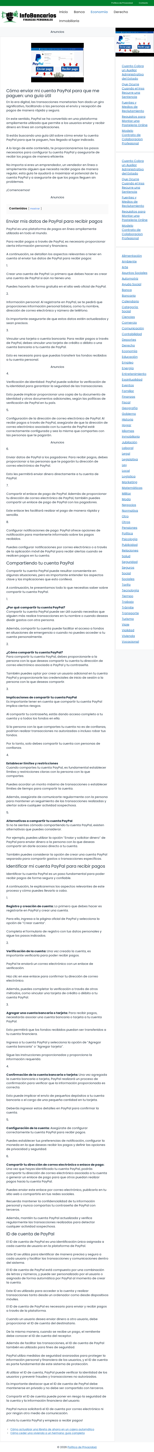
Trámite (128, 607)
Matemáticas (132, 488)
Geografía (130, 408)
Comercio (129, 323)
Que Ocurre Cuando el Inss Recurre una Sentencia (133, 90)
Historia (127, 419)
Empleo (127, 362)
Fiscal (126, 402)
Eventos (128, 385)
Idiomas (128, 431)
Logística (129, 476)
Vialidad (128, 630)
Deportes (129, 340)
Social (126, 573)
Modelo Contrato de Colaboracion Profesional (132, 137)
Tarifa (126, 585)
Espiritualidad (132, 379)
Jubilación (129, 442)
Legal (126, 454)
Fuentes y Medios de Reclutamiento (133, 106)
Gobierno (129, 414)
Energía (128, 368)
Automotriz (130, 278)
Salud (126, 556)
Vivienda (128, 636)
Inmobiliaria (69, 21)
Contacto (143, 2)
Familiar (128, 391)
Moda (126, 499)
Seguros (128, 567)
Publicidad (130, 545)
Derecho (121, 12)
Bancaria (129, 296)
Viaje (125, 624)
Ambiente (129, 261)
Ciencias (128, 317)
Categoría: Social (130, 309)
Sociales (128, 579)
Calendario (130, 301)
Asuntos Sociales (134, 273)
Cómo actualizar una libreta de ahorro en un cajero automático (52, 1429)
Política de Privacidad (122, 2)
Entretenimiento (134, 374)
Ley (124, 465)
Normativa (130, 510)
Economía (99, 12)
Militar (126, 493)
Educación (130, 357)
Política (127, 533)
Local (126, 471)
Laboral (127, 448)
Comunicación (133, 328)
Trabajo (128, 602)
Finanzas (128, 397)
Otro (125, 516)
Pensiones (129, 528)
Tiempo (127, 596)
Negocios (129, 505)
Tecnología (130, 590)
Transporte (130, 613)
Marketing (129, 482)
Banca (79, 12)
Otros (126, 522)
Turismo (128, 619)
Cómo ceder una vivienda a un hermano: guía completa (47, 1433)
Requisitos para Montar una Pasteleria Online (135, 121)
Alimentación (132, 256)
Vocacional (130, 642)
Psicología (129, 539)
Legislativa (130, 459)
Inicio (63, 12)
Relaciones (130, 550)
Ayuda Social (131, 284)
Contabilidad (132, 334)
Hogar (126, 425)
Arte (125, 267)
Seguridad (130, 562)
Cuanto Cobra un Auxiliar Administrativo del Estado (133, 72)
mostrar (35, 208)
